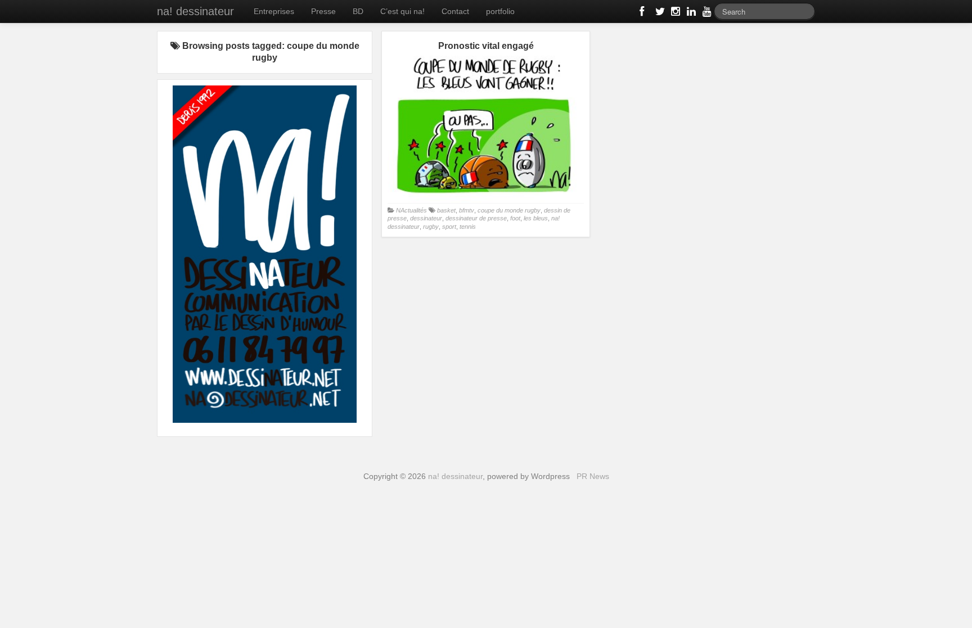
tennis (468, 226)
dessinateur (426, 218)
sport (449, 226)
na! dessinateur (195, 11)
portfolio (500, 11)
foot (515, 218)
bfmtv (466, 210)
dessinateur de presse (476, 218)
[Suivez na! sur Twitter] (659, 13)
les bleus (536, 218)
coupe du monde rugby (509, 210)
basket (446, 210)
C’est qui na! (402, 11)
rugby (431, 226)
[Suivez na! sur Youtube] (706, 13)
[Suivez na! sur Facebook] (643, 13)
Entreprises (274, 11)
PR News (593, 476)
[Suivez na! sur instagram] (674, 13)
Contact (455, 11)
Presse (323, 11)
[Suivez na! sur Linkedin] (690, 13)
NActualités (411, 210)
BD (358, 11)
